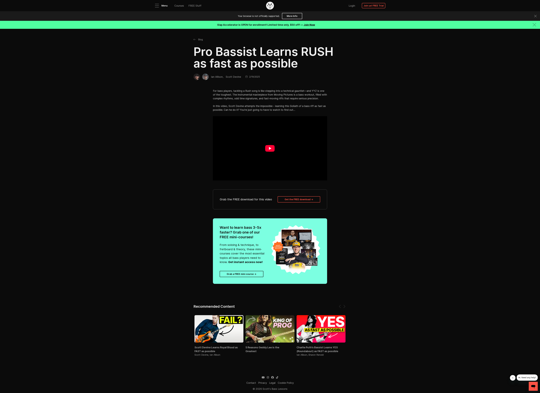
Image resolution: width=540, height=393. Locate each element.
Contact (251, 382)
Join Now (309, 24)
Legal (272, 382)
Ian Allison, (217, 76)
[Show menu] (157, 5)
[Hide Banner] (534, 24)
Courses (179, 5)
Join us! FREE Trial (374, 5)
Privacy (262, 382)
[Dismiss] (535, 16)
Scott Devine (233, 76)
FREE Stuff (194, 5)
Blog (200, 39)
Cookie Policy (286, 382)
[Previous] (340, 306)
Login (352, 5)
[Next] (344, 306)
